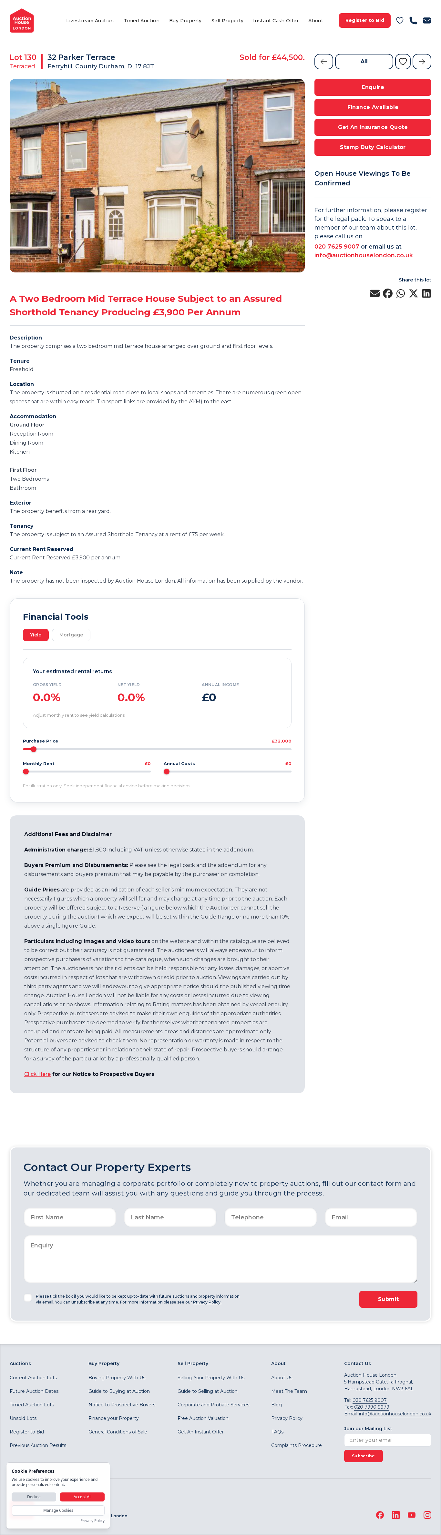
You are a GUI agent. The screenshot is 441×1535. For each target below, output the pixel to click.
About (315, 21)
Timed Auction (141, 21)
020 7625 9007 (336, 246)
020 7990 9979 (371, 1407)
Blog (276, 1405)
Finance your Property (113, 1418)
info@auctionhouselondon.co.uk (363, 255)
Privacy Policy (287, 1418)
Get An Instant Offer (201, 1432)
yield (36, 635)
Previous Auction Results (38, 1445)
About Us (281, 1378)
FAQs (277, 1432)
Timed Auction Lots (32, 1405)
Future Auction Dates (34, 1391)
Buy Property (185, 21)
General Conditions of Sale (117, 1432)
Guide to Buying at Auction (119, 1391)
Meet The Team (289, 1391)
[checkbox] (28, 1298)
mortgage (71, 635)
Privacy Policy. (207, 1302)
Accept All (82, 1497)
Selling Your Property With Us (211, 1378)
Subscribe (363, 1455)
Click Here (37, 1074)
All (364, 61)
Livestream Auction (90, 21)
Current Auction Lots (33, 1378)
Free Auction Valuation (203, 1418)
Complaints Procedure (296, 1445)
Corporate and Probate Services (213, 1405)
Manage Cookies (58, 1510)
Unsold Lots (23, 1418)
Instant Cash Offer (276, 21)
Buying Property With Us (116, 1378)
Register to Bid (364, 20)
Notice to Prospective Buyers (121, 1405)
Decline (34, 1497)
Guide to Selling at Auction (208, 1391)
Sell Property (227, 21)
